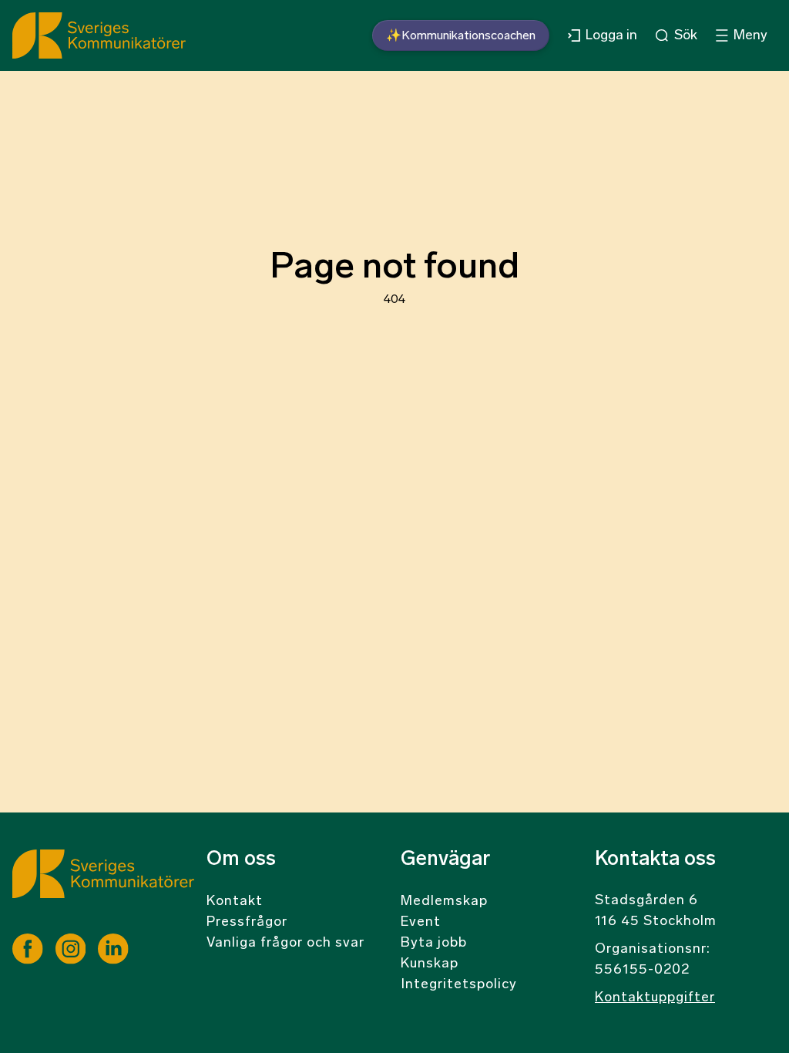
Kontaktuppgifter (655, 998)
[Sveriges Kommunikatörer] (103, 891)
